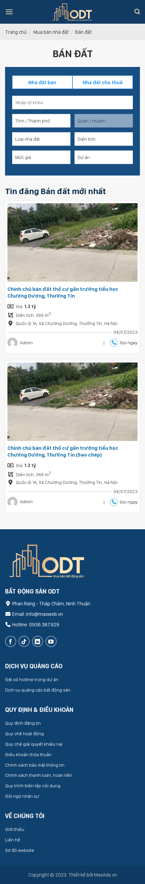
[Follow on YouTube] (51, 641)
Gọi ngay (129, 342)
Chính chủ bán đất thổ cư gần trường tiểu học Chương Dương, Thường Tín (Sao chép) (62, 451)
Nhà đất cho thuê (103, 82)
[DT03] (72, 12)
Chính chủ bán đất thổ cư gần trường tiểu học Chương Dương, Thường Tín (62, 292)
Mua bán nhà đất (51, 32)
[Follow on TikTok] (24, 641)
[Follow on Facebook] (10, 641)
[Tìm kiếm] (137, 11)
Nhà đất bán (42, 82)
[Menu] (9, 11)
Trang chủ (16, 32)
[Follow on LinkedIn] (37, 641)
